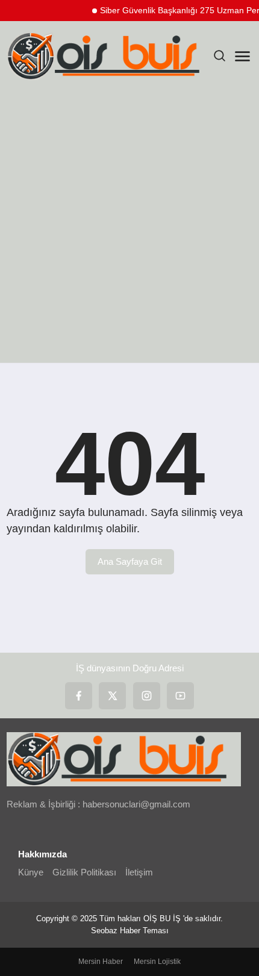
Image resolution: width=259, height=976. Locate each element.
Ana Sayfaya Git (130, 561)
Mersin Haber (100, 961)
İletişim (139, 872)
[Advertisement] (129, 227)
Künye (30, 872)
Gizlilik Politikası (84, 872)
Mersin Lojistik (157, 961)
